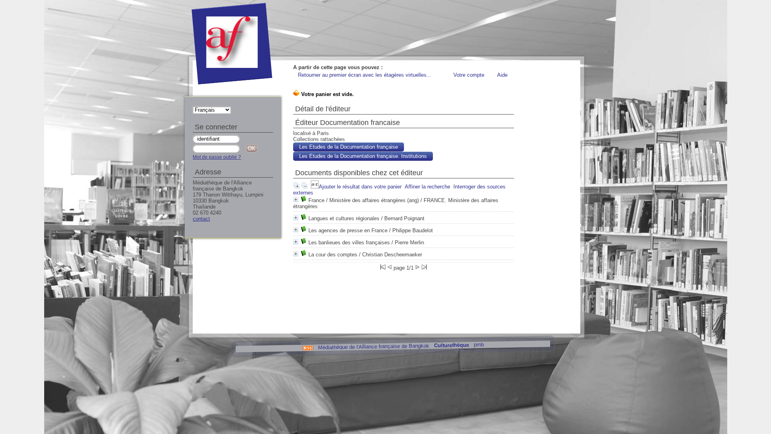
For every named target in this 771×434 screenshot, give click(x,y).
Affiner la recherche (427, 187)
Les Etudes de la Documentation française (348, 147)
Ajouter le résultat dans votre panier (360, 187)
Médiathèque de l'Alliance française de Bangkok (373, 346)
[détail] (295, 199)
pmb (478, 345)
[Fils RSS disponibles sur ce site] (307, 347)
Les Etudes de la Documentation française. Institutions (363, 156)
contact (201, 219)
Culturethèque (451, 345)
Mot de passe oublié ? (217, 157)
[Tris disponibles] (315, 187)
